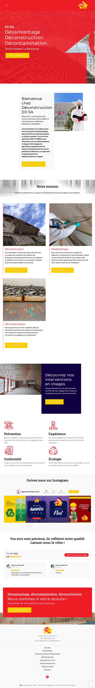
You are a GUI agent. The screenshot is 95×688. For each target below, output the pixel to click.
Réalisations (47, 667)
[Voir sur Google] (8, 566)
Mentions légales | (46, 685)
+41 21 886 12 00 (41, 641)
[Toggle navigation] (6, 5)
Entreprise (47, 651)
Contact (47, 670)
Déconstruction (47, 660)
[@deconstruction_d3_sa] (18, 491)
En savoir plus (16, 270)
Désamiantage (47, 657)
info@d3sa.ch (54, 641)
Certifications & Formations (47, 654)
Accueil (47, 648)
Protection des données (65, 685)
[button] (4, 570)
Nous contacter (17, 55)
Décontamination (47, 663)
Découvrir (54, 402)
